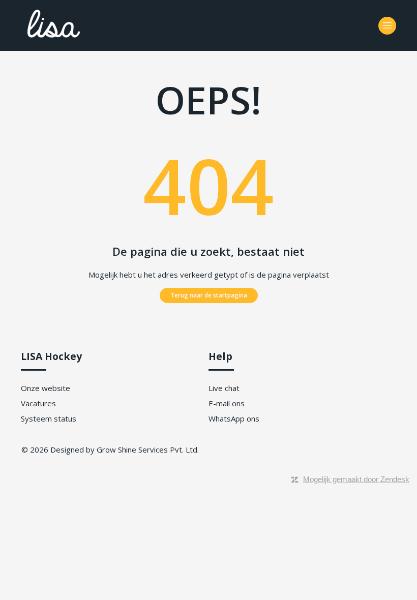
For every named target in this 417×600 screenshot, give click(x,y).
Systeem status (48, 418)
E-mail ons (226, 403)
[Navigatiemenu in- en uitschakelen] (387, 26)
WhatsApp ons (233, 418)
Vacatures (38, 403)
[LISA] (82, 41)
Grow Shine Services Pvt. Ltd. (148, 449)
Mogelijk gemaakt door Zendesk (356, 479)
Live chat (224, 388)
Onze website (45, 388)
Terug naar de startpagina (208, 295)
